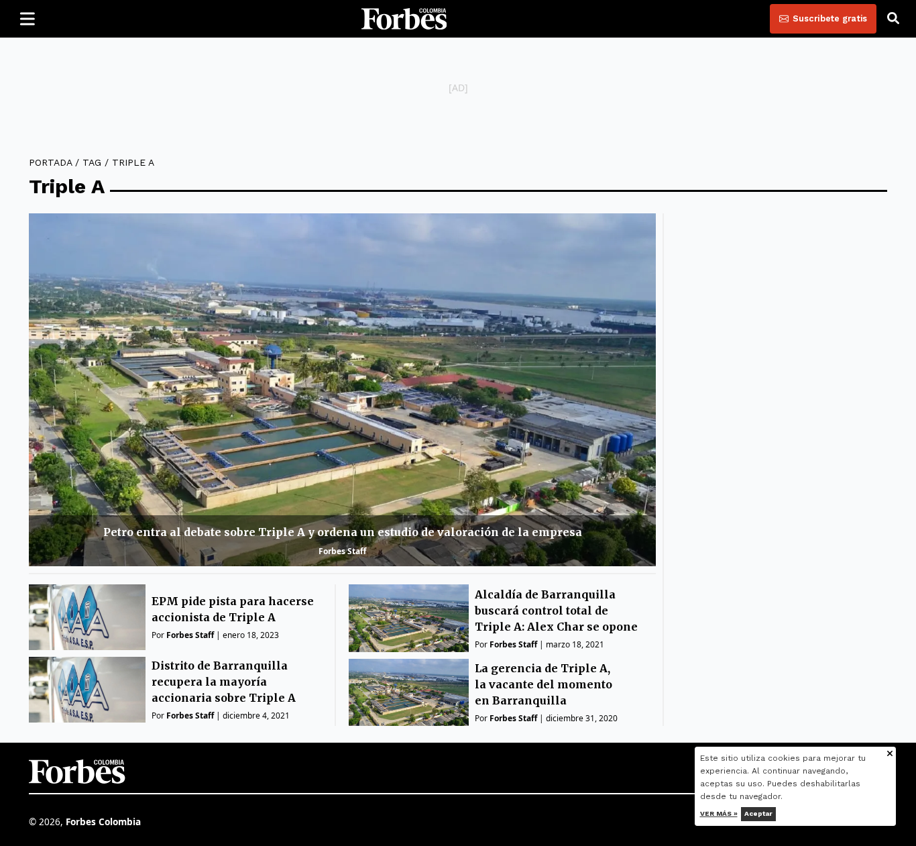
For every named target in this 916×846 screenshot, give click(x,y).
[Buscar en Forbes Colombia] (893, 18)
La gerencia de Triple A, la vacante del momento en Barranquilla (543, 684)
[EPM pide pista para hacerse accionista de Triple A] (87, 617)
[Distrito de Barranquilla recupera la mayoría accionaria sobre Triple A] (87, 690)
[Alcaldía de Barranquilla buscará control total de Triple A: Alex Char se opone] (409, 618)
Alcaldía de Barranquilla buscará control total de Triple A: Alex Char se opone (556, 610)
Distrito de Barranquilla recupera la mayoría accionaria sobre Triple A (224, 681)
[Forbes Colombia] (404, 19)
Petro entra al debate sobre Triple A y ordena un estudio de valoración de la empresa (342, 532)
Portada (50, 162)
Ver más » (719, 813)
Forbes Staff (342, 551)
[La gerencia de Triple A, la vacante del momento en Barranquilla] (409, 693)
